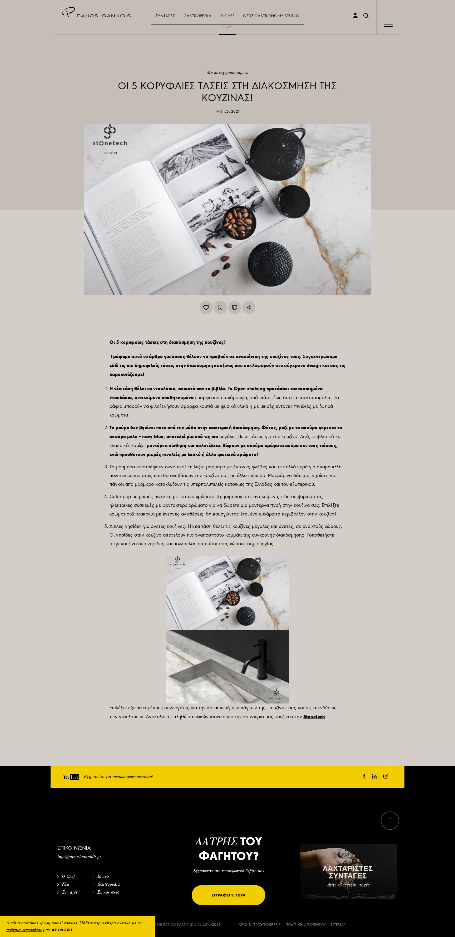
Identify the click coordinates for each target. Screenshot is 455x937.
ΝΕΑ (227, 26)
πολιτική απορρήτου (24, 930)
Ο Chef (68, 876)
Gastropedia (108, 884)
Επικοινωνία (108, 892)
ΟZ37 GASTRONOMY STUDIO (271, 15)
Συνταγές (69, 892)
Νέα (65, 884)
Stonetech (314, 716)
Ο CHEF (227, 15)
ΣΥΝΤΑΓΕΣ (165, 15)
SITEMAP (338, 925)
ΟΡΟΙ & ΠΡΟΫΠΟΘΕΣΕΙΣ (259, 925)
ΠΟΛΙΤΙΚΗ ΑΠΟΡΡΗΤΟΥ (305, 925)
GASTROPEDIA (197, 15)
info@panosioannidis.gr (79, 857)
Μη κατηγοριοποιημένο (227, 73)
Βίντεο (103, 876)
